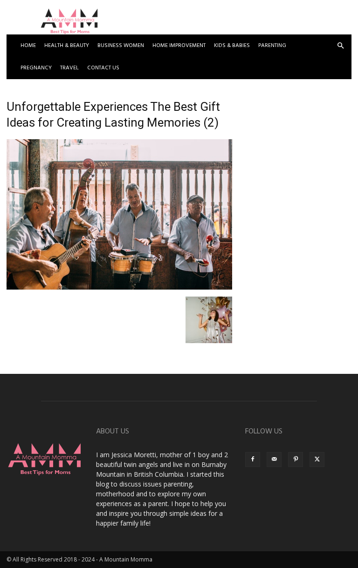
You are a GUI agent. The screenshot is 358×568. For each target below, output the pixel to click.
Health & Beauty (66, 45)
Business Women (120, 45)
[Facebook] (252, 459)
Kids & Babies (232, 45)
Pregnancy (36, 68)
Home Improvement (179, 45)
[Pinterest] (295, 459)
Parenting (272, 45)
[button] (340, 45)
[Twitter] (317, 459)
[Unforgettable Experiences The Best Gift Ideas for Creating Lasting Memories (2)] (119, 287)
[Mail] (274, 459)
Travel (69, 68)
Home (28, 45)
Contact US (103, 68)
